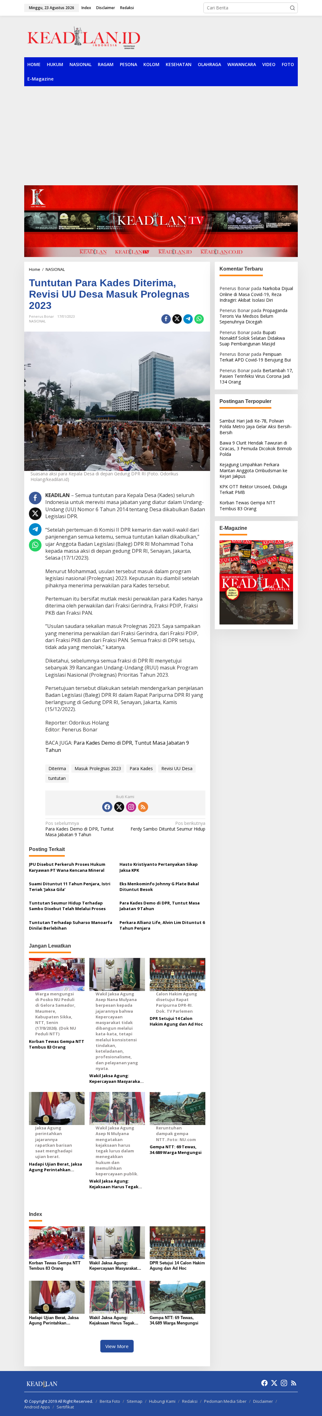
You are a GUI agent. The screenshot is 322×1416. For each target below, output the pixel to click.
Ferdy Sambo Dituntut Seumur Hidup (167, 826)
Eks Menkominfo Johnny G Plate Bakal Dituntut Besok (159, 886)
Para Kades (141, 768)
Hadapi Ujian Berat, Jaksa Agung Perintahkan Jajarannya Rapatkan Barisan (55, 1167)
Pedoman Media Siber (225, 1401)
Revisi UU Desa (176, 768)
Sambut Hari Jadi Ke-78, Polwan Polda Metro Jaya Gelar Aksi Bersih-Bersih (255, 426)
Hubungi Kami (162, 1401)
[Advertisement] (161, 133)
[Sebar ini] (166, 319)
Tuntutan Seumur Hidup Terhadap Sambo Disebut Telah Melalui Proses (67, 905)
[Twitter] (119, 807)
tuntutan (57, 778)
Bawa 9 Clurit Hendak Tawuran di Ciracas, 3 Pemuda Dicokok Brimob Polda (255, 448)
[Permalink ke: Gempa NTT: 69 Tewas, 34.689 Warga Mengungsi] (177, 1297)
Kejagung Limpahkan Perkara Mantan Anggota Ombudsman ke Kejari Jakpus (253, 470)
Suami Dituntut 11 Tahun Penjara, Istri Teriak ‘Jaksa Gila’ (69, 886)
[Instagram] (131, 807)
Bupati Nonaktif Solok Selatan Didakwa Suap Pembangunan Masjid (252, 338)
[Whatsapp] (199, 319)
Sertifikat (65, 1407)
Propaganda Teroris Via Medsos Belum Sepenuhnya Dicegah (253, 316)
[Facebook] (107, 807)
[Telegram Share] (188, 319)
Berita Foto (110, 1401)
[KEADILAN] (104, 36)
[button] (292, 8)
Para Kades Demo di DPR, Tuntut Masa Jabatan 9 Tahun (79, 828)
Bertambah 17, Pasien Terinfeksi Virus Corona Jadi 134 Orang (256, 376)
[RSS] (143, 807)
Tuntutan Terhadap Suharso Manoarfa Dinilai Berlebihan (70, 925)
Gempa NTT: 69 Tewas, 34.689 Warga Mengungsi (176, 1149)
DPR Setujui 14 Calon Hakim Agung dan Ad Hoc (176, 1021)
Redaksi (189, 1401)
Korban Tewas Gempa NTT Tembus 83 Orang (56, 1044)
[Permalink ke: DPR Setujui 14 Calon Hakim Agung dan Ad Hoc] (177, 1242)
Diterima (57, 768)
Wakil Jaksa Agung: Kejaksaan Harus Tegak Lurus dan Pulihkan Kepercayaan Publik (113, 1183)
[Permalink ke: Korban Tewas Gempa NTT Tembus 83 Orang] (57, 1242)
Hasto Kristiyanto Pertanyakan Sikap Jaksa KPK (158, 867)
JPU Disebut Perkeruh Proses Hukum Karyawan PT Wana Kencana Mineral (67, 867)
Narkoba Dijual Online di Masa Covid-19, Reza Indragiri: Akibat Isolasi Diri (256, 294)
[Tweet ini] (177, 319)
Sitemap (134, 1401)
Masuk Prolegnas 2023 (98, 768)
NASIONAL (37, 321)
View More (117, 1346)
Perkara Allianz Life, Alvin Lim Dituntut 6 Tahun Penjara (162, 925)
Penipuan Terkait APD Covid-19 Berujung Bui (255, 357)
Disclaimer (263, 1401)
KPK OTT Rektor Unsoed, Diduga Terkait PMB (253, 489)
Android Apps (37, 1407)
